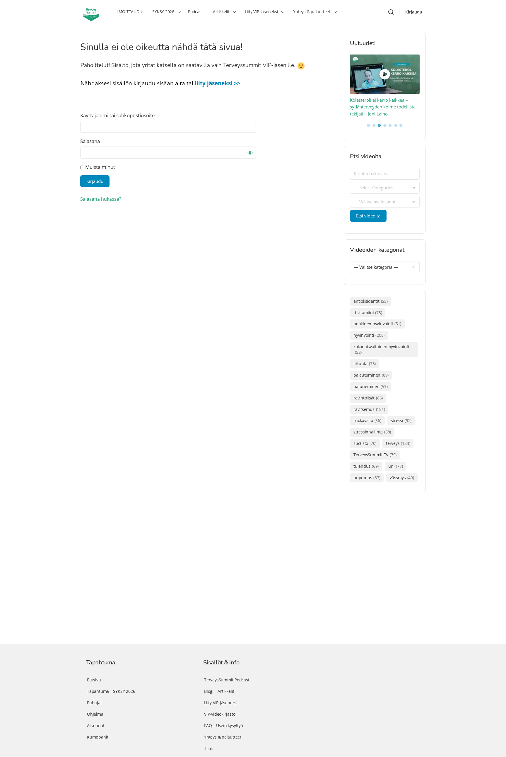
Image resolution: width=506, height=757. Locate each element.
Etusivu (94, 680)
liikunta (364, 363)
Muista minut (99, 167)
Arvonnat (95, 725)
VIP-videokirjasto (219, 714)
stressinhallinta (372, 432)
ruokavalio (367, 420)
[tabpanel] (385, 86)
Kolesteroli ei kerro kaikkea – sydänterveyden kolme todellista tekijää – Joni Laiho (383, 107)
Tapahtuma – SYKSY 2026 (111, 691)
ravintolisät (368, 398)
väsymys (402, 477)
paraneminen (370, 386)
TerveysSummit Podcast (226, 680)
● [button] (368, 124)
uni (395, 466)
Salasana (90, 141)
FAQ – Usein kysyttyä (223, 725)
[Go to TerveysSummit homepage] (91, 11)
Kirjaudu (413, 12)
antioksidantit (370, 301)
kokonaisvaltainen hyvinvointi (381, 349)
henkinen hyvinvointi (377, 323)
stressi (401, 420)
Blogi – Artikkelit (219, 691)
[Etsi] (391, 12)
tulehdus (366, 466)
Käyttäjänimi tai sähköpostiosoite (117, 115)
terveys (398, 443)
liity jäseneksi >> (217, 83)
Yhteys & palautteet (222, 737)
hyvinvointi (368, 335)
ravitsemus (369, 409)
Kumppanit (97, 737)
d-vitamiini (367, 312)
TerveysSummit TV (374, 454)
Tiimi (208, 748)
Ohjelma (95, 714)
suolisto (364, 443)
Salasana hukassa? (100, 199)
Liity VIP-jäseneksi (220, 702)
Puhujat (94, 702)
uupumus (366, 477)
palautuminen (371, 375)
